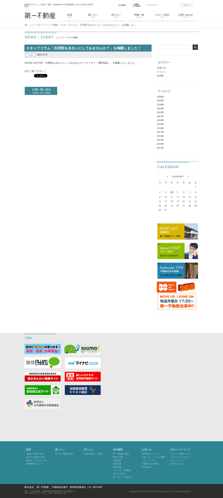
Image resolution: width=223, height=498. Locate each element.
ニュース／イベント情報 (44, 24)
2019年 (160, 124)
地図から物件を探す (35, 453)
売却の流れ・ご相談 (93, 453)
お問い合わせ (177, 463)
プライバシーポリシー (181, 457)
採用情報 (117, 466)
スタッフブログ (149, 460)
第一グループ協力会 (122, 476)
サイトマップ (177, 460)
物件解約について (34, 463)
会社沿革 (117, 463)
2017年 (160, 132)
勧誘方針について (150, 453)
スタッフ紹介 (119, 473)
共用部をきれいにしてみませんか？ (65, 62)
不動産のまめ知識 (150, 463)
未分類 (160, 75)
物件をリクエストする (36, 460)
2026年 (160, 96)
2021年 (160, 116)
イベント (161, 71)
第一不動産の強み (121, 453)
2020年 (160, 120)
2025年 (160, 100)
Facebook (146, 466)
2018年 (160, 128)
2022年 (160, 112)
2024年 (160, 104)
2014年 (160, 143)
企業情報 (117, 460)
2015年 (160, 139)
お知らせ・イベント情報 (153, 457)
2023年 (160, 108)
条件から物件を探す (35, 457)
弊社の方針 (118, 457)
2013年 (160, 147)
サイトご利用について (181, 453)
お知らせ (161, 67)
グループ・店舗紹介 (122, 470)
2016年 (160, 136)
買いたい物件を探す (64, 453)
